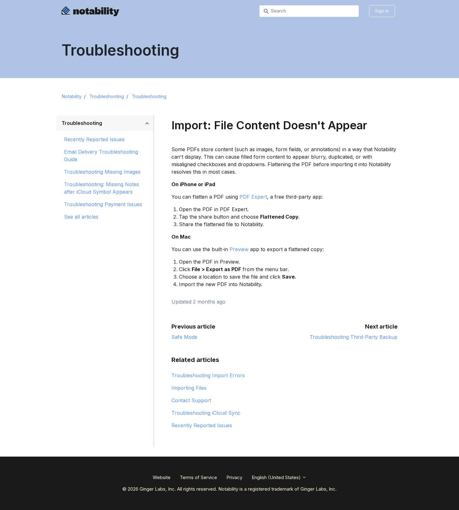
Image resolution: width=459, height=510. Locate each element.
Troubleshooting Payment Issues (103, 204)
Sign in (382, 11)
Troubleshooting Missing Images (102, 172)
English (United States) (277, 477)
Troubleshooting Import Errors (208, 375)
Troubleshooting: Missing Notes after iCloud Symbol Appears (101, 188)
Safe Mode (184, 337)
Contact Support (191, 400)
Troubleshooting (106, 96)
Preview (239, 249)
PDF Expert (253, 197)
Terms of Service (198, 477)
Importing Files (188, 388)
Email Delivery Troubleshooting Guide (101, 155)
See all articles (81, 217)
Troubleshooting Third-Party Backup (353, 337)
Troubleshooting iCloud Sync (205, 413)
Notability (71, 96)
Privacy (234, 477)
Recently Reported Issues (201, 425)
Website (161, 477)
